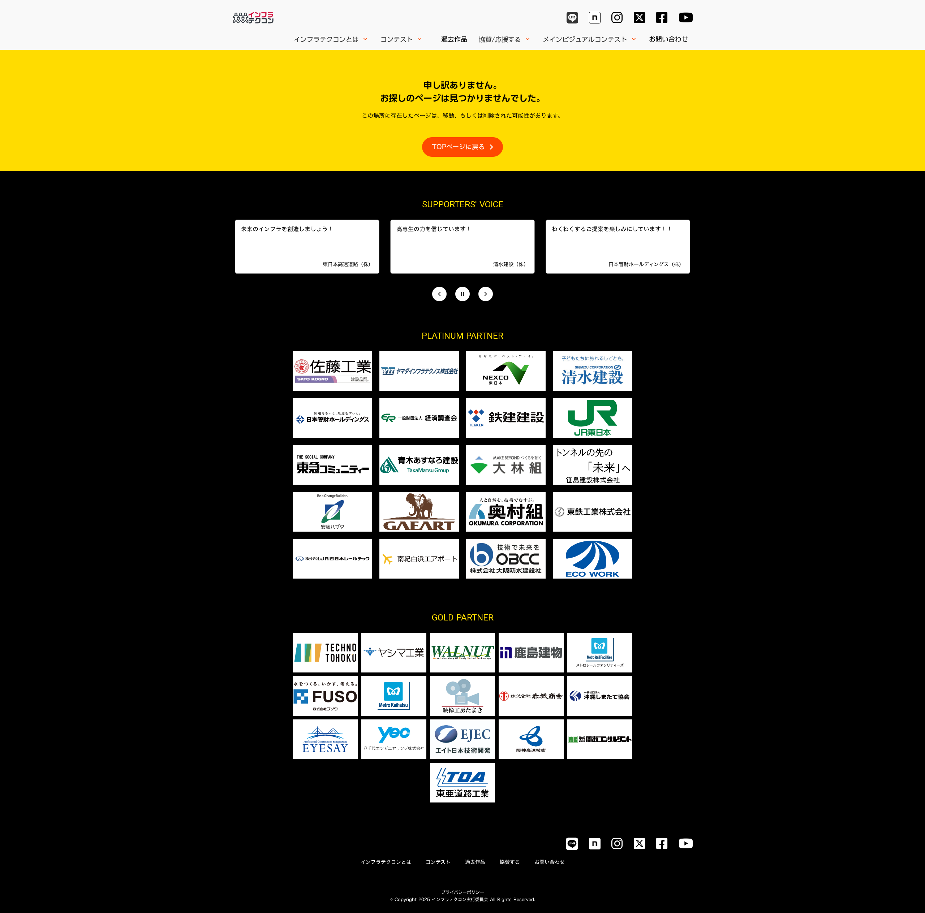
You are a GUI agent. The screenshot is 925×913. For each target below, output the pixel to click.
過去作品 (454, 39)
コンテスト (438, 862)
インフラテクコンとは (386, 862)
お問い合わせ (668, 39)
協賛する (510, 862)
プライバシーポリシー (462, 892)
